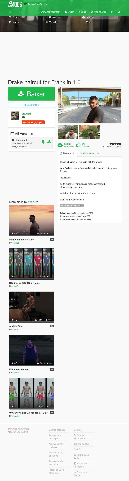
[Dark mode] (112, 12)
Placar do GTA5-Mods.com (57, 471)
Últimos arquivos (57, 429)
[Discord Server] (23, 117)
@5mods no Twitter (81, 456)
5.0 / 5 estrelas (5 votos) (111, 147)
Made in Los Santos (18, 431)
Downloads (69, 146)
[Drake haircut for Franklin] (89, 105)
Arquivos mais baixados (56, 454)
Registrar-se (100, 11)
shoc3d (26, 113)
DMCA (77, 449)
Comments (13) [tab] (90, 153)
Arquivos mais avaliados (56, 463)
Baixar (35, 93)
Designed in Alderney (18, 428)
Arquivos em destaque (55, 437)
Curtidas (85, 146)
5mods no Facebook (80, 465)
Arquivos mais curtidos (56, 445)
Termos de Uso (81, 443)
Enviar (70, 11)
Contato (78, 429)
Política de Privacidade (79, 437)
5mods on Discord (80, 473)
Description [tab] (68, 153)
